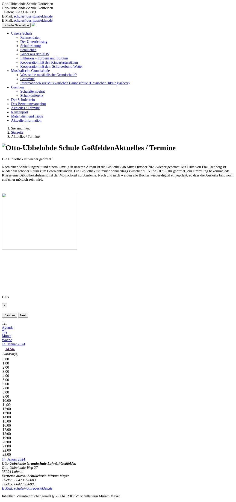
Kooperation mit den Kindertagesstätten (49, 62)
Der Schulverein (23, 100)
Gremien (17, 87)
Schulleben (28, 50)
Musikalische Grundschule (30, 71)
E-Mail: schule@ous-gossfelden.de (27, 488)
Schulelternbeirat (32, 91)
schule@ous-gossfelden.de (33, 16)
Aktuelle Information (26, 120)
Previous (9, 315)
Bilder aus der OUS (34, 54)
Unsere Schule (21, 33)
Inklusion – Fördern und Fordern (44, 58)
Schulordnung (30, 46)
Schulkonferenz (31, 95)
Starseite (17, 132)
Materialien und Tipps (27, 116)
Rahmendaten (30, 37)
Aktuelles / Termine (25, 108)
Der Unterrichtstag (33, 42)
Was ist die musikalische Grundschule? (48, 75)
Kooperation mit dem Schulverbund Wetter (51, 66)
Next (23, 315)
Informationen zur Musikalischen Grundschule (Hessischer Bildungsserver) (75, 83)
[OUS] (33, 25)
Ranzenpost (19, 112)
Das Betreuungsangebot (28, 104)
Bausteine (27, 79)
